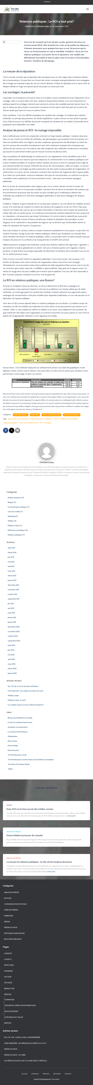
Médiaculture (12, 736)
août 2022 (11, 548)
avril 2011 (11, 608)
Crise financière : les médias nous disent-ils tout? (25, 691)
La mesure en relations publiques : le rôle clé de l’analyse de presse (39, 862)
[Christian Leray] (46, 450)
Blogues (10, 502)
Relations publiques (71, 414)
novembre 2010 (14, 631)
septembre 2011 (13, 599)
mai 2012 (11, 562)
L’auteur (7, 977)
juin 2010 (11, 650)
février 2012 (12, 576)
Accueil (24, 1074)
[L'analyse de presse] (12, 9)
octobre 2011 (12, 594)
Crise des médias (14, 511)
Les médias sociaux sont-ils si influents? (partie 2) (25, 705)
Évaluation (48, 419)
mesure (56, 419)
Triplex (10, 769)
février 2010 (12, 668)
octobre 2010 (13, 636)
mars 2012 (11, 571)
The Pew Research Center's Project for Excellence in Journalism (31, 759)
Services (7, 994)
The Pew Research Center (17, 755)
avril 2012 (11, 566)
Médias (10, 521)
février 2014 (12, 552)
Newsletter (9, 988)
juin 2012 (11, 557)
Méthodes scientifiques (51, 414)
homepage (8, 971)
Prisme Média (13, 746)
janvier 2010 (12, 673)
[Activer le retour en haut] (88, 1080)
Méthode (8, 983)
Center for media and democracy (20, 722)
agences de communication (18, 419)
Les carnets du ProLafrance (17, 732)
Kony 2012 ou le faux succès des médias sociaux (30, 809)
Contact (8, 959)
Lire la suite (71, 816)
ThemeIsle (55, 1079)
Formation (9, 1000)
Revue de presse (11, 1011)
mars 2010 (12, 664)
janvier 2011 (12, 622)
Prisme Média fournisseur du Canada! (25, 835)
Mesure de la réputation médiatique (20, 1005)
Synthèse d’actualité (14, 1017)
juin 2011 (11, 603)
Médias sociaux (13, 525)
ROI (41, 423)
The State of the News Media (18, 764)
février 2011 (12, 617)
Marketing (35, 414)
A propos (8, 953)
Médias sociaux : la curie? (17, 700)
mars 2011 (11, 613)
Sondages (47, 423)
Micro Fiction (12, 741)
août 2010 (11, 645)
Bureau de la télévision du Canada (20, 718)
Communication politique (17, 507)
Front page (9, 965)
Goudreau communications (18, 727)
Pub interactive (13, 750)
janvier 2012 (12, 580)
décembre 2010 (14, 627)
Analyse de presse (20, 414)
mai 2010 (11, 655)
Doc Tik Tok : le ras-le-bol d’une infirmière (23, 686)
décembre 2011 (13, 585)
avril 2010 (11, 659)
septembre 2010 (14, 641)
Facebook (47, 2)
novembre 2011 (13, 589)
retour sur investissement (28, 423)
